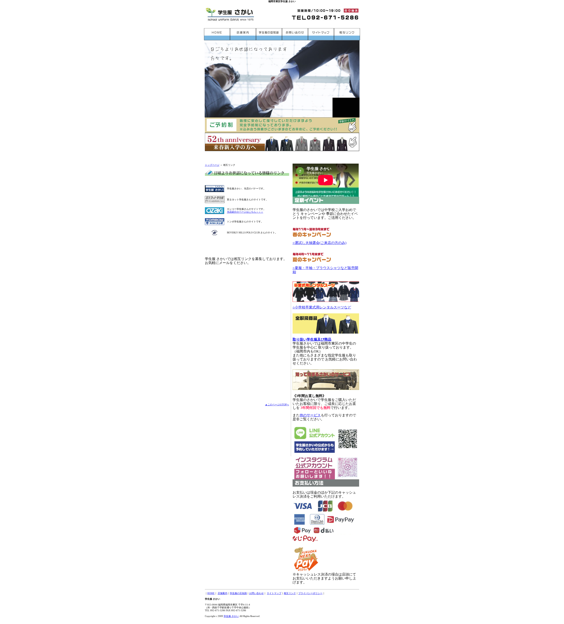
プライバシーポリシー (310, 593)
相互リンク (290, 593)
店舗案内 (222, 593)
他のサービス (310, 415)
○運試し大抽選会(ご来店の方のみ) (319, 243)
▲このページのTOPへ (277, 404)
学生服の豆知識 (238, 593)
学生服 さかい (231, 616)
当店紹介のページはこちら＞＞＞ (245, 211)
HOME (211, 593)
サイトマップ (274, 593)
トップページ (212, 165)
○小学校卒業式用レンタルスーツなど (322, 307)
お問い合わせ (256, 593)
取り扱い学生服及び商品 (312, 339)
